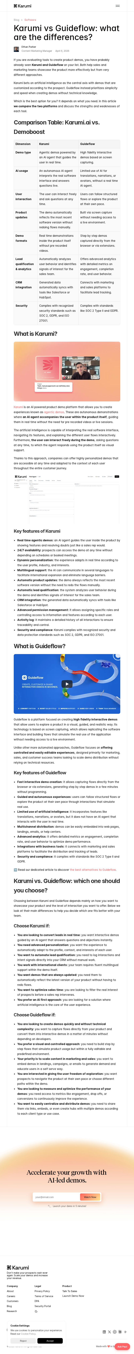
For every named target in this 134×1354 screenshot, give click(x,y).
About (10, 1291)
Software (30, 19)
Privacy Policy (42, 1291)
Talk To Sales (69, 1291)
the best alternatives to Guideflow (93, 869)
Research (12, 1311)
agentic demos (54, 412)
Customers (12, 1301)
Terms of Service (44, 1296)
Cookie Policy (28, 1333)
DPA (37, 1301)
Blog (16, 19)
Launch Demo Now (73, 1295)
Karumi (18, 407)
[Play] (67, 372)
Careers (11, 1296)
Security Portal (43, 1306)
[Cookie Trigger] (36, 1311)
